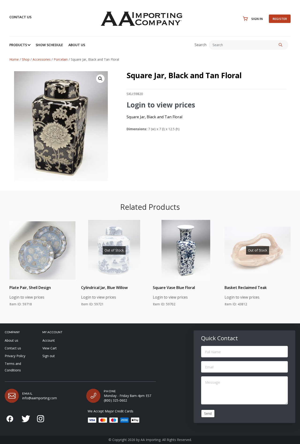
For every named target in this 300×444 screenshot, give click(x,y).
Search (200, 44)
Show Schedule (49, 45)
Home (14, 59)
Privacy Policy (15, 356)
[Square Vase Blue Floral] (186, 250)
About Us (76, 45)
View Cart (49, 348)
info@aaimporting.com (39, 398)
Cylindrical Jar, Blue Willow (104, 287)
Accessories (42, 59)
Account (48, 340)
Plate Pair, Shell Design (30, 287)
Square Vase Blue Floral (174, 287)
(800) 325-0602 (115, 400)
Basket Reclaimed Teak (246, 287)
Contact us (20, 17)
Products (18, 45)
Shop (26, 59)
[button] (29, 45)
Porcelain (61, 59)
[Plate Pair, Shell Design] (42, 250)
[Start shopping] (245, 18)
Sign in (257, 19)
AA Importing (151, 439)
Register (280, 19)
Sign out (48, 356)
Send (208, 413)
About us (11, 340)
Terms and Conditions (13, 366)
